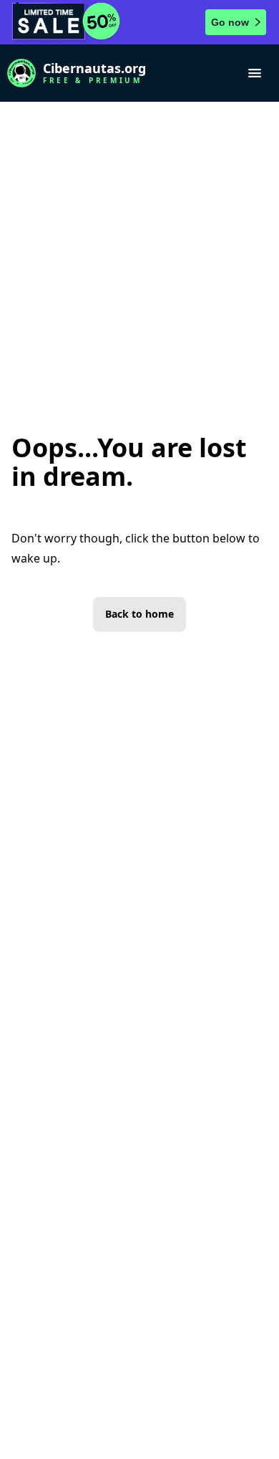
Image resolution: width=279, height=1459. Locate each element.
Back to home (139, 614)
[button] (255, 73)
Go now (230, 22)
